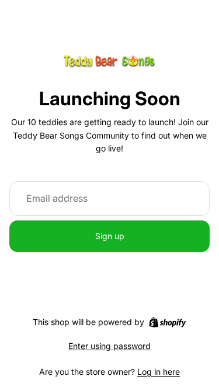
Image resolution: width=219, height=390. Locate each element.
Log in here (158, 372)
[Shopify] (167, 322)
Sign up (109, 236)
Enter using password (109, 346)
